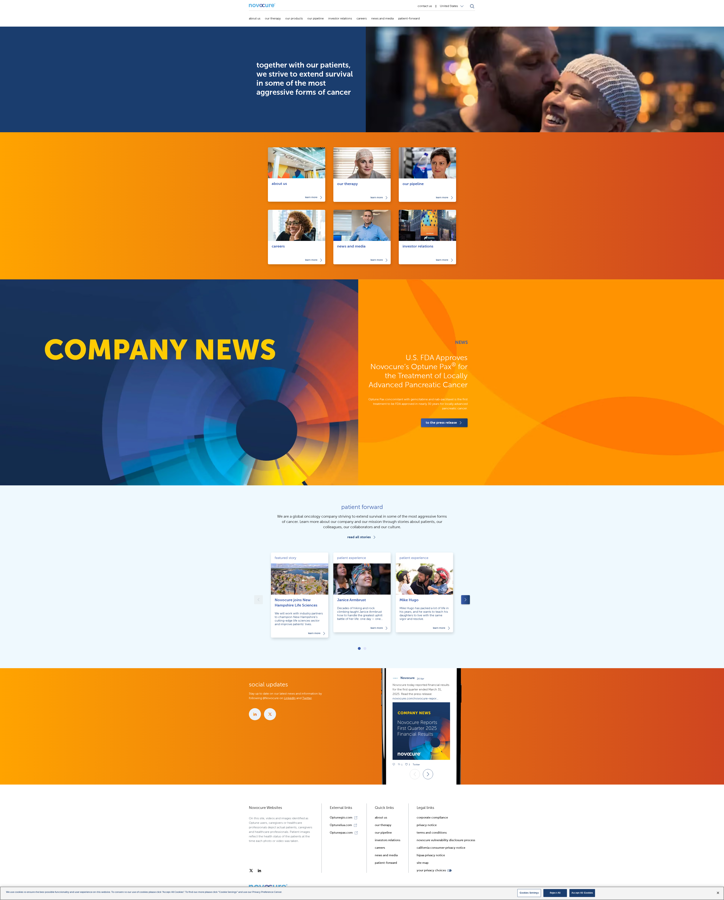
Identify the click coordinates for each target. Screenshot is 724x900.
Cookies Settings (529, 893)
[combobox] (452, 6)
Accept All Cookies (582, 893)
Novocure (407, 678)
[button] (434, 870)
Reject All (555, 893)
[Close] (718, 893)
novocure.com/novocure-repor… (415, 698)
